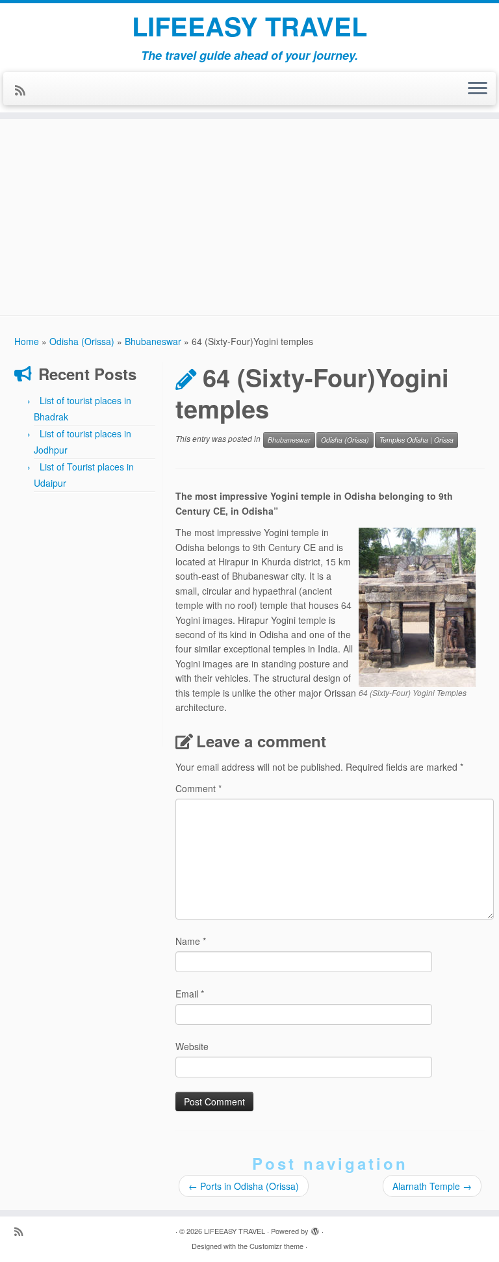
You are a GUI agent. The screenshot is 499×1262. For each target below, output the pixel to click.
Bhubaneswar (153, 341)
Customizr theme (276, 1246)
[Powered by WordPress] (315, 1228)
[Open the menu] (477, 89)
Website (192, 1046)
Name (190, 940)
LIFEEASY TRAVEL (249, 26)
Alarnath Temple (432, 1185)
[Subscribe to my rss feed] (24, 89)
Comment (198, 788)
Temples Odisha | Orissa (416, 439)
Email (189, 993)
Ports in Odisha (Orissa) (243, 1185)
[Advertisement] (249, 210)
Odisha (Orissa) (81, 341)
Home (26, 341)
